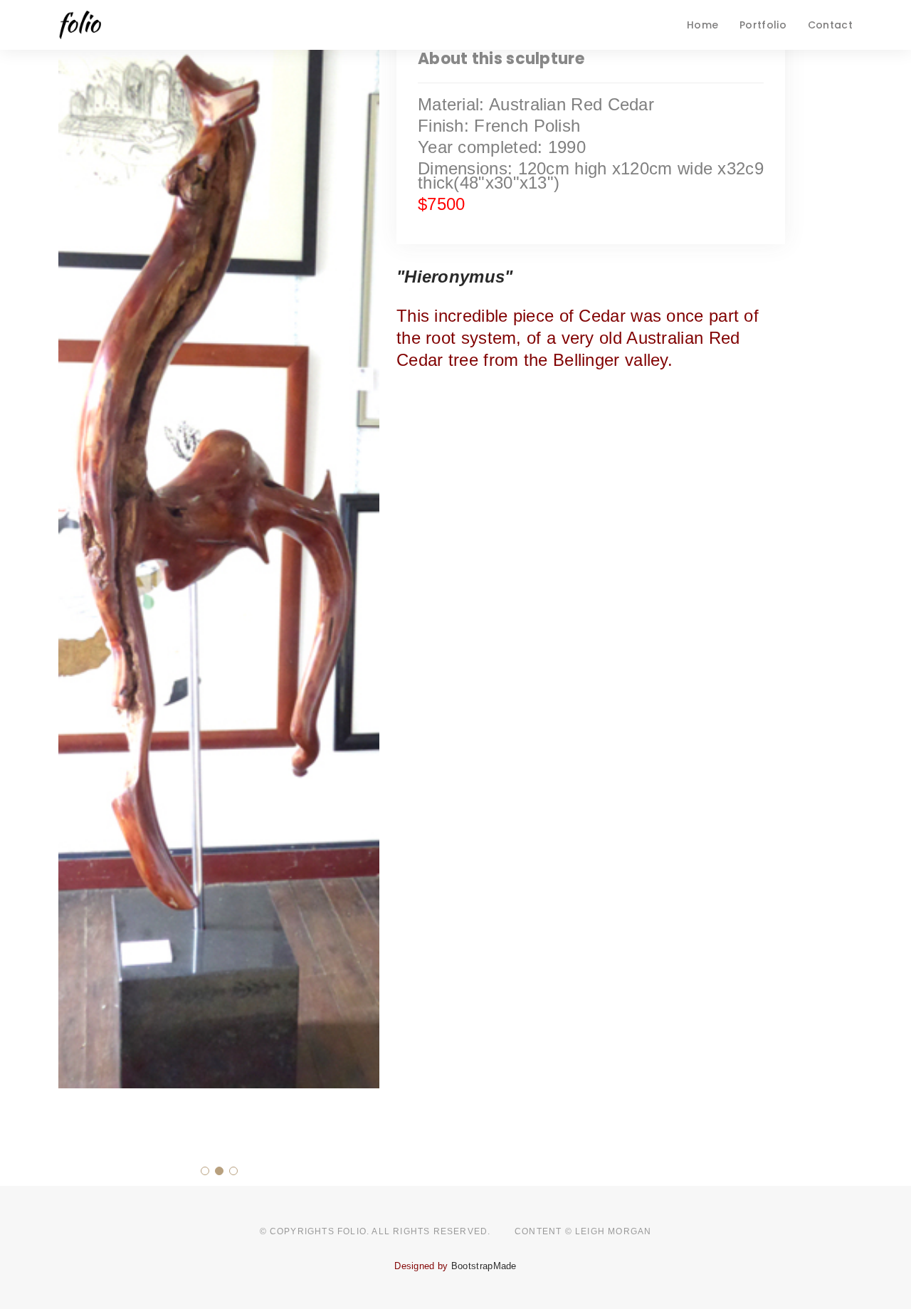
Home (702, 25)
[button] (205, 1171)
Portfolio (762, 25)
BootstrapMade (484, 1266)
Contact (830, 25)
